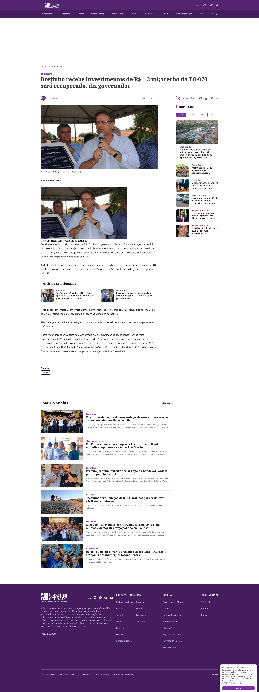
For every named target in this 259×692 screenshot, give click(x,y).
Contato (205, 608)
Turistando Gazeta (172, 640)
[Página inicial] (54, 597)
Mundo (119, 621)
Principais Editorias (128, 594)
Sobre (204, 615)
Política (81, 14)
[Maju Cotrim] (43, 98)
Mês (203, 115)
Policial (166, 608)
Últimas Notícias (47, 14)
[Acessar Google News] (111, 597)
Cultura (165, 14)
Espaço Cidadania (172, 634)
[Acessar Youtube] (105, 597)
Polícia (119, 634)
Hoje (181, 115)
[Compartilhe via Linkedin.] (216, 98)
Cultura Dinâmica (172, 615)
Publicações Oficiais (184, 14)
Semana (192, 115)
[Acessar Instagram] (95, 597)
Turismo (134, 14)
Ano (213, 115)
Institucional (209, 594)
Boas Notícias (117, 14)
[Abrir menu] (42, 5)
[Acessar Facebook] (100, 597)
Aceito (238, 688)
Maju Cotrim (52, 98)
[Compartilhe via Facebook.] (200, 98)
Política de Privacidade (122, 674)
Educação (204, 14)
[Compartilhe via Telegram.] (211, 98)
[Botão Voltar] (212, 13)
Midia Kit (206, 602)
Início (43, 66)
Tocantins (66, 14)
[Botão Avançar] (216, 13)
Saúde (139, 608)
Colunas (168, 594)
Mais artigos (167, 403)
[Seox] (215, 674)
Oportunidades (97, 14)
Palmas (119, 608)
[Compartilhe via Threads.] (206, 98)
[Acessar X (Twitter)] (89, 597)
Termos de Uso (102, 674)
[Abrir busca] (216, 5)
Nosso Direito (169, 647)
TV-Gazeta (149, 14)
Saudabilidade (170, 621)
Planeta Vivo (169, 627)
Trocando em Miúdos (173, 602)
